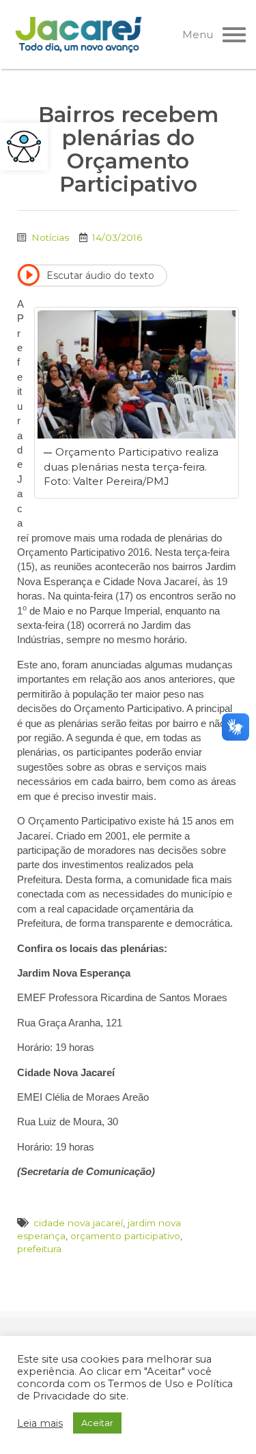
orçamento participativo (125, 1235)
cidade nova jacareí (78, 1222)
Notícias (50, 237)
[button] (24, 146)
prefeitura (39, 1248)
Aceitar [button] (97, 1422)
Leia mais (40, 1423)
